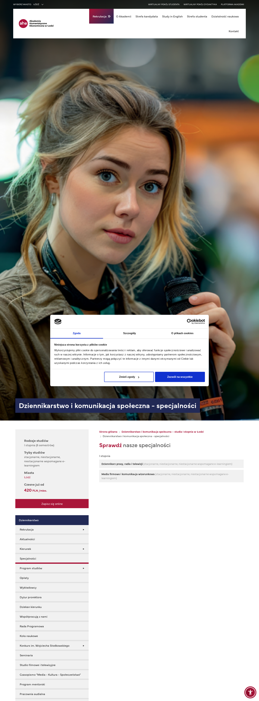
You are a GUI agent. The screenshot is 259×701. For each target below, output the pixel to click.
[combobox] (46, 4)
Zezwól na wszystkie (180, 376)
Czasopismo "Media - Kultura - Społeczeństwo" (50, 674)
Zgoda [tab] (77, 333)
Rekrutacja (100, 16)
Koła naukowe (29, 636)
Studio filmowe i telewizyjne (38, 665)
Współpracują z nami (33, 616)
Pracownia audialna (32, 694)
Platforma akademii (232, 4)
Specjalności (28, 558)
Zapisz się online (52, 504)
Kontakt (234, 31)
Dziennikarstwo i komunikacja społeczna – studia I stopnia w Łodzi (163, 431)
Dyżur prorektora (31, 597)
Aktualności (27, 539)
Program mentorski (32, 684)
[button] (250, 692)
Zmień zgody (127, 376)
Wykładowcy (28, 587)
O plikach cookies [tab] (182, 333)
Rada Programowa (32, 626)
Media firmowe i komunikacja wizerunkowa (128, 474)
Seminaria (26, 655)
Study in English (172, 16)
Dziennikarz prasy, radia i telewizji (122, 464)
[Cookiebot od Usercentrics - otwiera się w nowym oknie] (189, 321)
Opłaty (24, 578)
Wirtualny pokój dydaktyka (200, 4)
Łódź (27, 477)
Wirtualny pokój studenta (164, 4)
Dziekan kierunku (31, 607)
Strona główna (108, 431)
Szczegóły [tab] (129, 333)
